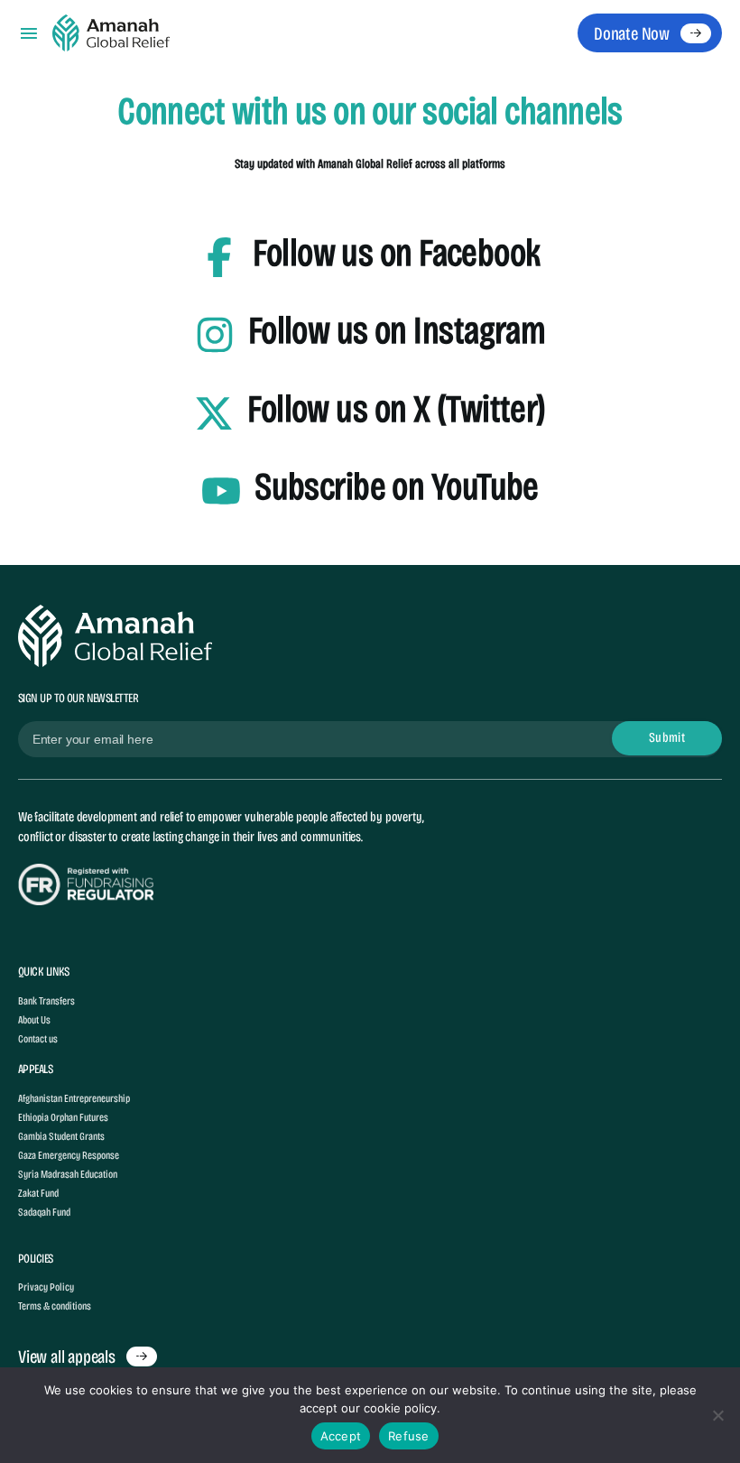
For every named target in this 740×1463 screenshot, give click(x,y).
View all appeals (67, 1356)
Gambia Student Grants (61, 1136)
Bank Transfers (46, 1001)
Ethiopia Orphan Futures (63, 1117)
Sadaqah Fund (44, 1212)
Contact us (38, 1038)
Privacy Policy (46, 1287)
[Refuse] (717, 1415)
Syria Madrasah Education (67, 1174)
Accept (341, 1436)
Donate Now (632, 33)
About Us (34, 1020)
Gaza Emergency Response (68, 1155)
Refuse (409, 1436)
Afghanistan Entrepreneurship (74, 1098)
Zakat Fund (38, 1193)
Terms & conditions (54, 1306)
